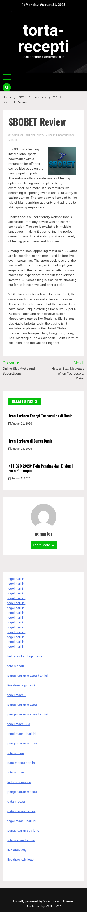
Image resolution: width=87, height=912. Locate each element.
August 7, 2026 (20, 478)
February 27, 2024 (41, 135)
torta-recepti (43, 38)
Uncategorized (65, 135)
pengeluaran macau (22, 792)
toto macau (15, 772)
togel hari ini (16, 641)
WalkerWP (53, 906)
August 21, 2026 (21, 423)
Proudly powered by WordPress (37, 901)
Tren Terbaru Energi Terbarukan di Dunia (40, 416)
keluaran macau (19, 782)
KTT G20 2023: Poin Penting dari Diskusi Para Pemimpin (40, 468)
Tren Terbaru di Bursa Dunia (30, 441)
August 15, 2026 (21, 448)
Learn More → (43, 545)
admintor (17, 135)
